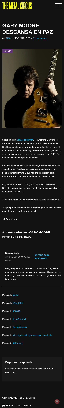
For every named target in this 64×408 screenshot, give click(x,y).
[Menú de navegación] (58, 5)
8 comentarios (39, 38)
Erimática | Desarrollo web (18, 405)
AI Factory (18, 343)
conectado (32, 368)
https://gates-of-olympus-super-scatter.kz (33, 335)
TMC (8, 38)
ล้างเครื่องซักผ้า (20, 319)
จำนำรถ (16, 311)
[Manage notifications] (57, 401)
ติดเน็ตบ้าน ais (20, 327)
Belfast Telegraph (25, 139)
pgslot (15, 295)
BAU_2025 (18, 303)
